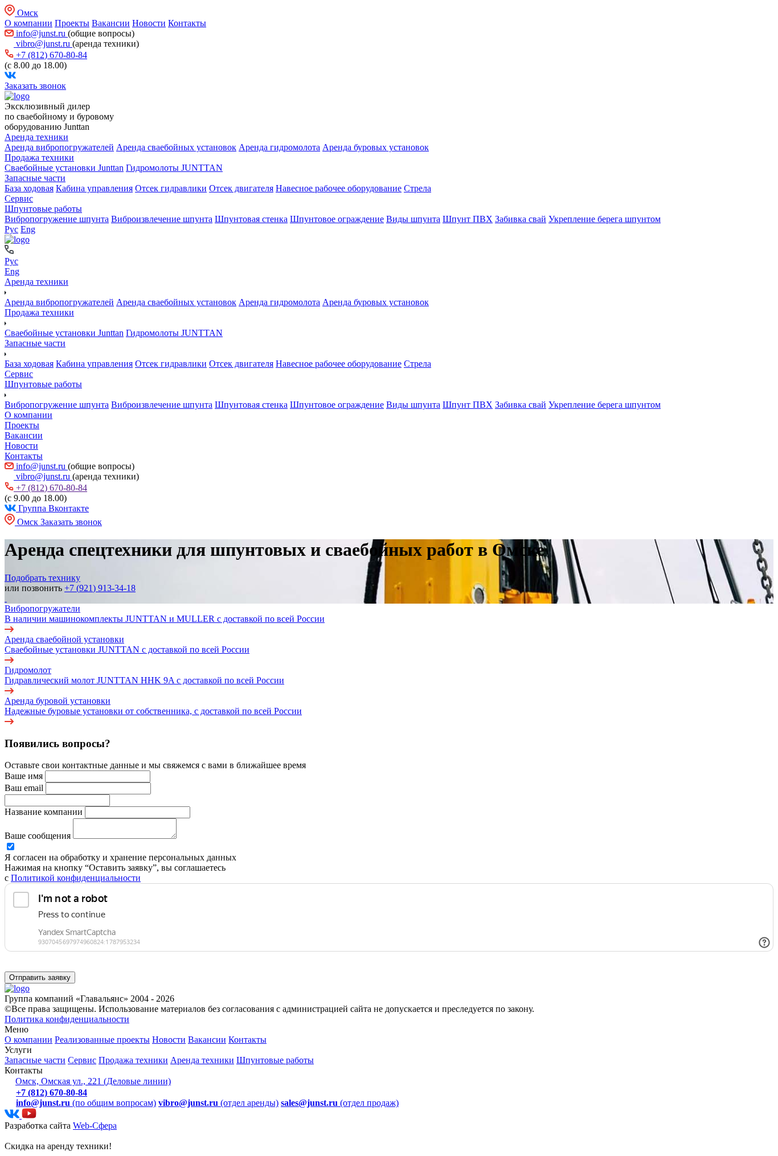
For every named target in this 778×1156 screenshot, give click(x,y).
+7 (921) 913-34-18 (100, 588)
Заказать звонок (35, 86)
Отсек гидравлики (171, 188)
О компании (28, 23)
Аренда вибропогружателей (59, 147)
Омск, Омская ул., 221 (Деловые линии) (93, 1081)
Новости (149, 23)
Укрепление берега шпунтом (604, 219)
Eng (28, 229)
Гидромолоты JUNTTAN (174, 168)
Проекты (72, 23)
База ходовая (29, 188)
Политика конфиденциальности (67, 1019)
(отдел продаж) (340, 1103)
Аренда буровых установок (375, 147)
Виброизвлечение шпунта (161, 219)
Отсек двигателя (241, 188)
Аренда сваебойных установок (176, 147)
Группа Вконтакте (52, 508)
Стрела (417, 188)
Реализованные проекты (102, 1039)
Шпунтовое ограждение (337, 219)
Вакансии (111, 23)
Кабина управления (94, 188)
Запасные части (35, 178)
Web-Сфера (95, 1125)
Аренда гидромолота (279, 147)
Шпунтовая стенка (251, 219)
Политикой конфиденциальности (76, 878)
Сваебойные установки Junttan (64, 168)
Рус (11, 229)
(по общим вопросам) (86, 1103)
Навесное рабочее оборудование (339, 188)
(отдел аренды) (218, 1103)
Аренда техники (36, 137)
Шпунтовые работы (43, 209)
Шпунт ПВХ (468, 219)
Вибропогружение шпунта (57, 219)
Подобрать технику (42, 578)
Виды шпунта (413, 219)
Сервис (19, 198)
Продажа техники (39, 157)
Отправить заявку (40, 977)
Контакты (187, 23)
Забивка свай (520, 219)
